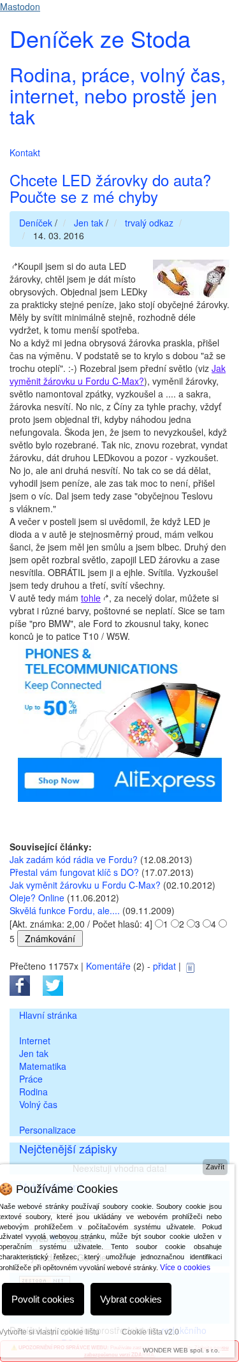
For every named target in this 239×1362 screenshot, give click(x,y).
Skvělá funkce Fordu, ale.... (65, 910)
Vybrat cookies (131, 1299)
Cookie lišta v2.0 (150, 1332)
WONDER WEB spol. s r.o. (181, 1350)
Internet (34, 1040)
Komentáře (108, 965)
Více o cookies (185, 1267)
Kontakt (25, 152)
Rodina (33, 1091)
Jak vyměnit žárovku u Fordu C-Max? (118, 374)
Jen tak (33, 1053)
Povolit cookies (43, 1299)
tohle (91, 597)
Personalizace (47, 1129)
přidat (164, 965)
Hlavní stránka (48, 1015)
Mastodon (20, 6)
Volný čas (38, 1104)
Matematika (42, 1066)
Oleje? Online (37, 897)
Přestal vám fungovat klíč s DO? (74, 872)
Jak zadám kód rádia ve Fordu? (74, 859)
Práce (31, 1078)
